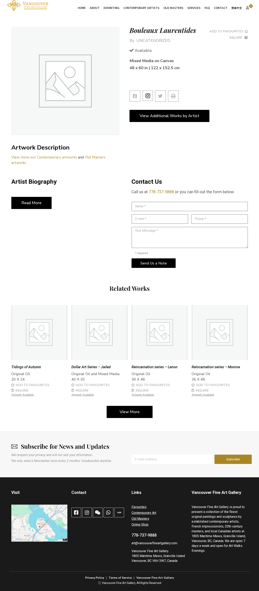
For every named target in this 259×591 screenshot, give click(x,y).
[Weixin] (98, 512)
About (95, 8)
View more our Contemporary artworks (44, 157)
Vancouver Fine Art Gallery (150, 551)
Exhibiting (111, 8)
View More (130, 412)
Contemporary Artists (141, 8)
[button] (228, 31)
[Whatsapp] (108, 512)
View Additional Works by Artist (169, 116)
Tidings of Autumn (26, 367)
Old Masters (173, 8)
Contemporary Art (144, 513)
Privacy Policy (94, 578)
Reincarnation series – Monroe (216, 367)
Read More (31, 203)
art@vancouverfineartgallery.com (154, 543)
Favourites (139, 507)
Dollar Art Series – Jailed (91, 367)
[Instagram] (147, 95)
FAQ (207, 8)
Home (82, 8)
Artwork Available (22, 395)
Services (194, 8)
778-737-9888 (161, 191)
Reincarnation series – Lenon (154, 367)
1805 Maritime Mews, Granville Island (158, 556)
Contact (220, 8)
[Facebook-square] (76, 512)
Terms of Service (120, 578)
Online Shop (140, 524)
